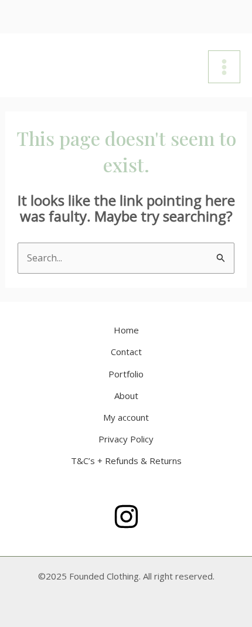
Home (126, 330)
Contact (126, 351)
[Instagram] (126, 516)
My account (126, 417)
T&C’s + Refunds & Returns (126, 460)
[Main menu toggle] (224, 66)
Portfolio (126, 374)
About (126, 395)
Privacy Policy (126, 439)
